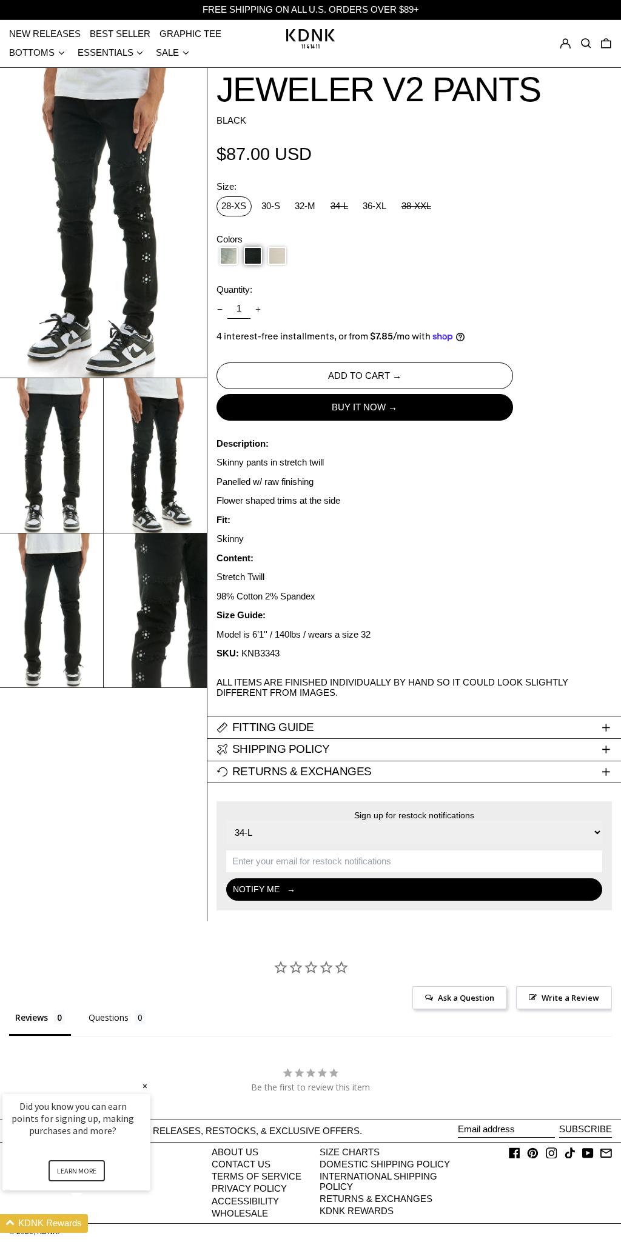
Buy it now (359, 407)
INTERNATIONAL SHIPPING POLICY (378, 1181)
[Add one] (258, 309)
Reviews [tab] (31, 1017)
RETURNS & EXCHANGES (376, 1198)
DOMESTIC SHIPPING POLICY (385, 1164)
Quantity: (234, 290)
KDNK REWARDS (357, 1211)
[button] (606, 43)
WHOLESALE (240, 1213)
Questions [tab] (109, 1017)
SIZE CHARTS (350, 1152)
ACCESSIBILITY (245, 1201)
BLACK (231, 120)
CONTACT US (241, 1164)
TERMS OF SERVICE (256, 1176)
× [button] (145, 1086)
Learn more (76, 1170)
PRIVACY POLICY (249, 1188)
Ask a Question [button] (466, 997)
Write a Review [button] (570, 997)
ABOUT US (235, 1152)
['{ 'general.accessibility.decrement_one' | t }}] (219, 309)
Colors (230, 239)
